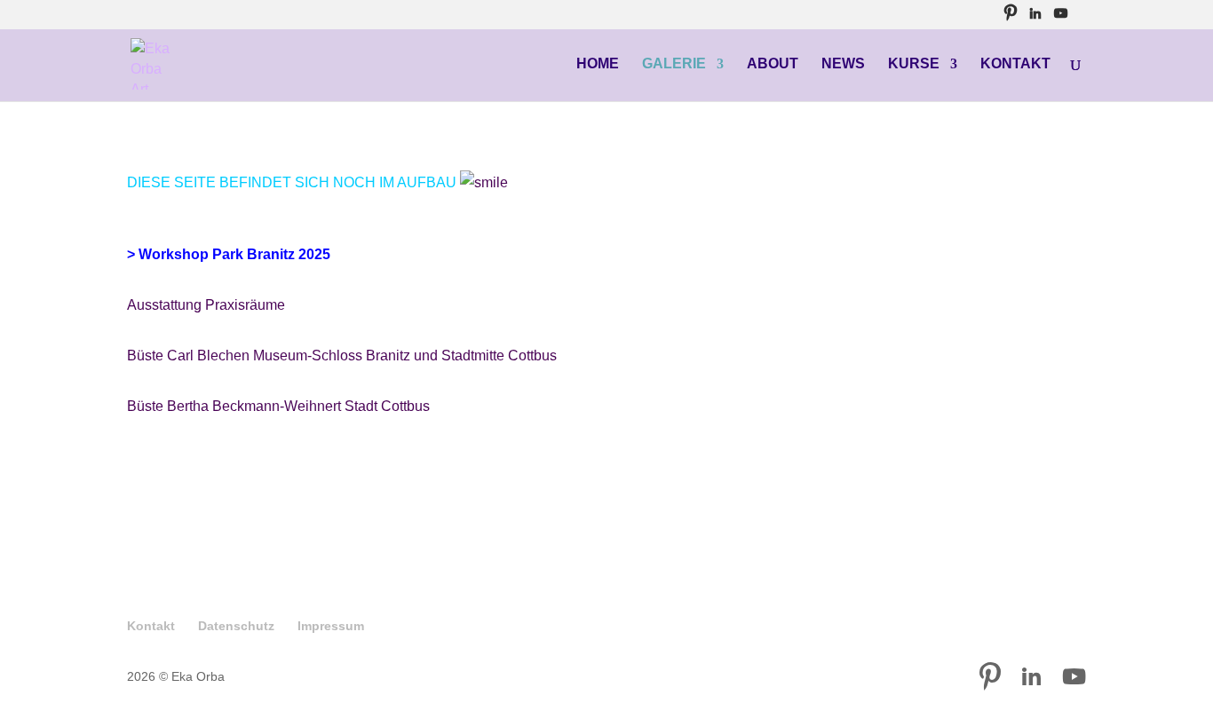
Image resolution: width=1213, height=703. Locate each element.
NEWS (843, 64)
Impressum (330, 626)
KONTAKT (1015, 64)
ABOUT (772, 64)
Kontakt (151, 626)
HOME (597, 64)
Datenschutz (236, 626)
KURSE (913, 64)
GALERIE (674, 64)
